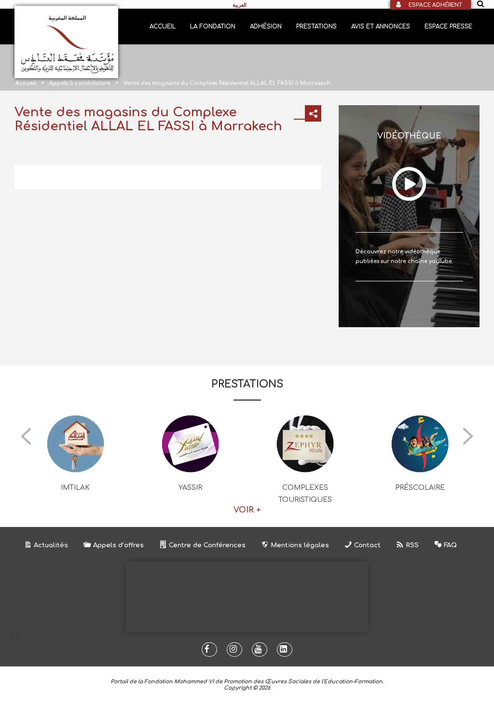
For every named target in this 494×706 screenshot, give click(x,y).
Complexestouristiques (305, 493)
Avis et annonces (380, 26)
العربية (240, 5)
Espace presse (448, 26)
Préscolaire (420, 487)
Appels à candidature (79, 83)
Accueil (163, 26)
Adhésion (266, 26)
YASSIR (190, 487)
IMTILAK (75, 487)
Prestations (316, 26)
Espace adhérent (435, 5)
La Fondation (212, 26)
